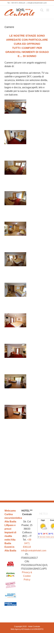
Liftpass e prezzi (10, 527)
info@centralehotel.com (37, 3)
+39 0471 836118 (18, 3)
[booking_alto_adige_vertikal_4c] (10, 603)
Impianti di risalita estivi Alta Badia (10, 538)
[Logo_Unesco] (10, 582)
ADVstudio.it (26, 629)
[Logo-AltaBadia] (10, 561)
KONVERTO (38, 629)
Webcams (10, 510)
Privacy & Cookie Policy (27, 576)
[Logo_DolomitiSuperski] (10, 593)
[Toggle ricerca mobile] (41, 10)
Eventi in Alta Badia (10, 549)
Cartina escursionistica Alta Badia (10, 518)
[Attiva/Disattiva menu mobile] (48, 10)
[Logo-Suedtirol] (10, 571)
